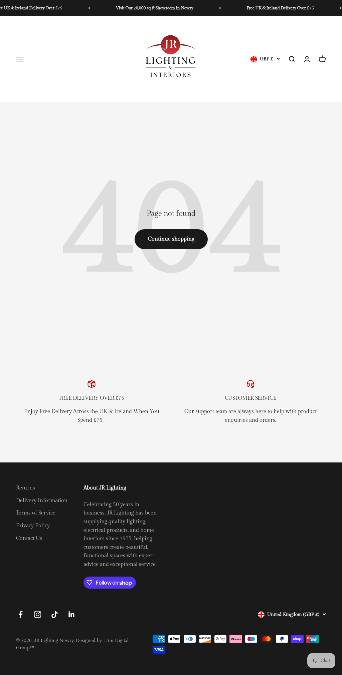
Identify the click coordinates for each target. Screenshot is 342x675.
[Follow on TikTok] (54, 614)
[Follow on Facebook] (20, 614)
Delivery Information (41, 500)
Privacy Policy (33, 526)
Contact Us (29, 538)
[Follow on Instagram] (37, 614)
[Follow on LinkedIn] (71, 614)
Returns (25, 488)
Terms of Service (35, 513)
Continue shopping (171, 239)
